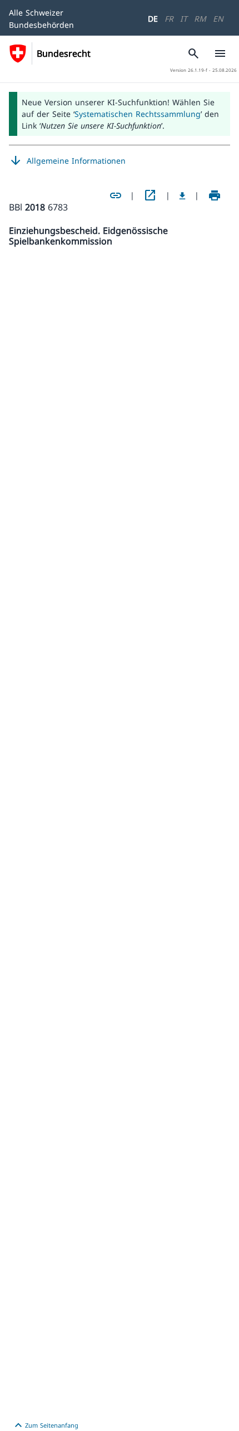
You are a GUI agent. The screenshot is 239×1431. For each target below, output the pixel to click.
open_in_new (150, 195)
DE (153, 18)
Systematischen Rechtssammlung (137, 114)
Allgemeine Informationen (67, 161)
